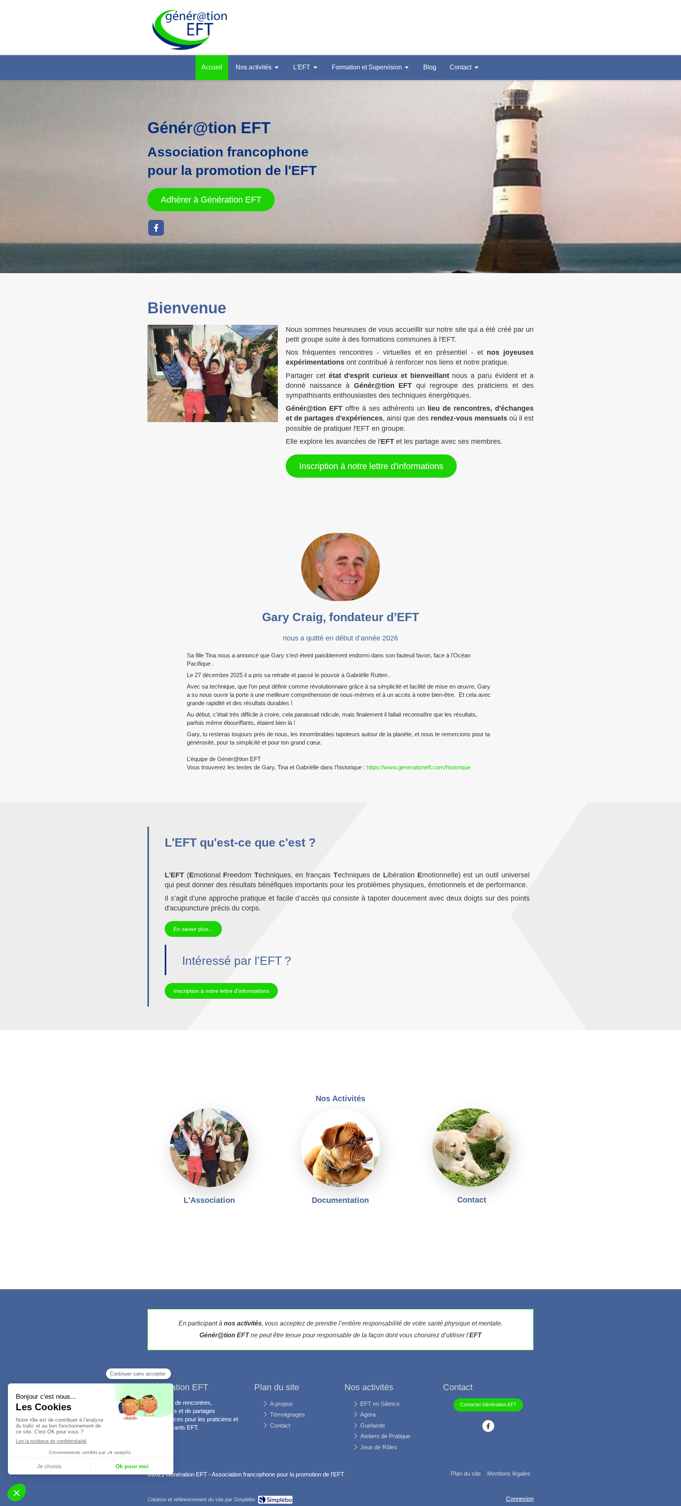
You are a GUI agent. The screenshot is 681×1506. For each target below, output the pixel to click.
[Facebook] (156, 228)
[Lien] (340, 1147)
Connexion (520, 1498)
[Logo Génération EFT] (190, 50)
